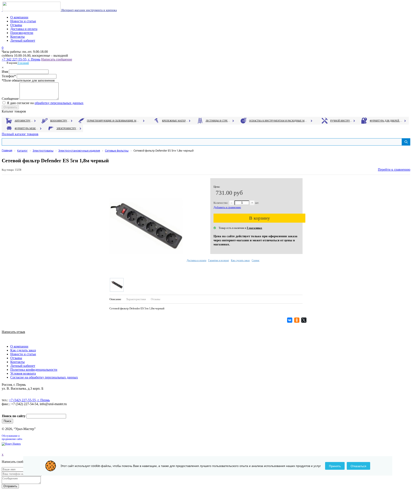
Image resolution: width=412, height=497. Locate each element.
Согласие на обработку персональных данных (44, 377)
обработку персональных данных (59, 103)
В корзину (259, 218)
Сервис (255, 260)
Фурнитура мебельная (27, 128)
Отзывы (16, 25)
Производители (21, 33)
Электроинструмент (67, 128)
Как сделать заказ (240, 260)
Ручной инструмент (341, 120)
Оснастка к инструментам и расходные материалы (278, 120)
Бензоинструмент (60, 120)
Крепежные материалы (175, 120)
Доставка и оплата (23, 29)
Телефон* (9, 76)
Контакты (17, 36)
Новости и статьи (23, 21)
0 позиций (23, 62)
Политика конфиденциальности (33, 369)
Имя (5, 71)
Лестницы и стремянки (219, 120)
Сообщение (10, 98)
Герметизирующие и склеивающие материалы (113, 120)
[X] (304, 320)
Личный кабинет (22, 40)
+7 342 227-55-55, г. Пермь (21, 59)
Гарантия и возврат (218, 260)
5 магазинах (254, 228)
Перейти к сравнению (394, 169)
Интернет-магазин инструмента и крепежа (89, 10)
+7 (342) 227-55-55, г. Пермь (29, 400)
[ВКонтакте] (290, 320)
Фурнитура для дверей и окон (386, 120)
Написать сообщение (56, 59)
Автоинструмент (24, 120)
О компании (19, 17)
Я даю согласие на (45, 103)
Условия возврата (23, 373)
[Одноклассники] (297, 320)
